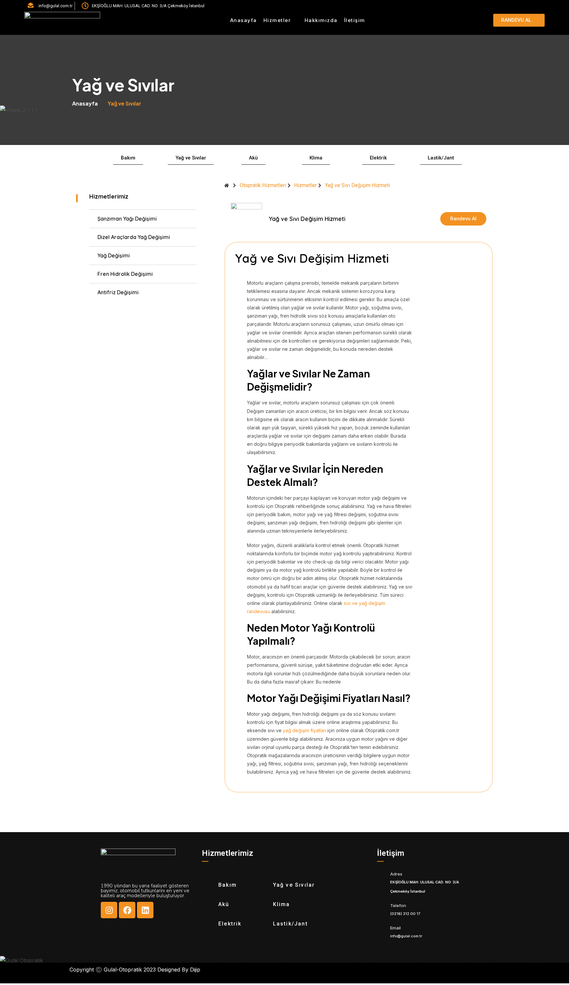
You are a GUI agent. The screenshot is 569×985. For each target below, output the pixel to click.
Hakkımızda (321, 20)
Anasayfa (243, 20)
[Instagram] (109, 910)
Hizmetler (277, 20)
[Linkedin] (145, 910)
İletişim (354, 20)
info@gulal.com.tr (406, 936)
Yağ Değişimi (113, 255)
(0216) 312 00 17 (405, 913)
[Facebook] (127, 910)
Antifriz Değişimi (118, 292)
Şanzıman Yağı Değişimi (127, 218)
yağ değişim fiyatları (304, 730)
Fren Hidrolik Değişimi (125, 274)
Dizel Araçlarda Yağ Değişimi (133, 237)
